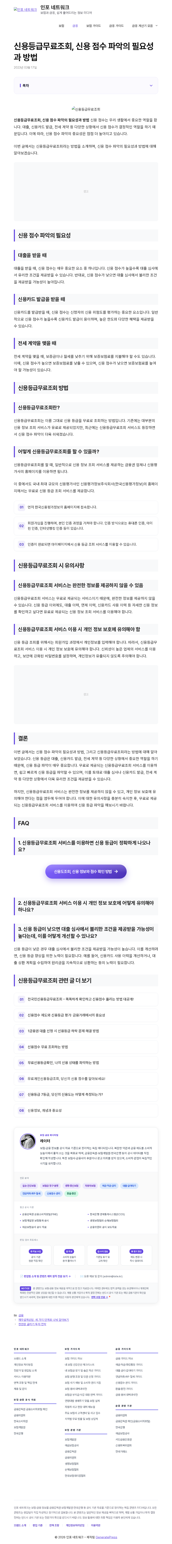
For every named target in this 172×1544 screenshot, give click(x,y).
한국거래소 (121, 1451)
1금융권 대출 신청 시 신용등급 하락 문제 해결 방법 (63, 1031)
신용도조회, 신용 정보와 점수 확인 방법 (83, 871)
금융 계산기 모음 (142, 26)
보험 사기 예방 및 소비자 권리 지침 (83, 1382)
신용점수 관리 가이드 (127, 1382)
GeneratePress (106, 1537)
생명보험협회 (72, 1463)
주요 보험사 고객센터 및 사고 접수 (82, 1413)
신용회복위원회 (124, 1445)
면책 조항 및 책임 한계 (25, 1382)
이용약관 (95, 1525)
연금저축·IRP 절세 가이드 (129, 1376)
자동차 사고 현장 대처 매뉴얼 (80, 1407)
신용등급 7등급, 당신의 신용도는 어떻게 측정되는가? (65, 1094)
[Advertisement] (86, 191)
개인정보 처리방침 (23, 1364)
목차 (26, 85)
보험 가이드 (93, 26)
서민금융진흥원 (124, 1439)
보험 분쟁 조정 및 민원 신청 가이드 (83, 1376)
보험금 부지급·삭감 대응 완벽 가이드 (84, 1394)
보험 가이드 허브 (73, 1358)
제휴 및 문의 (20, 1388)
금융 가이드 (116, 26)
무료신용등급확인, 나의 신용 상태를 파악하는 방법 (63, 1063)
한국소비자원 (21, 1421)
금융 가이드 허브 (124, 1358)
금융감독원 (70, 1451)
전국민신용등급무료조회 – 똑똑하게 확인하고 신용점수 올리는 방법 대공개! (81, 999)
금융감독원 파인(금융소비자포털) (133, 1421)
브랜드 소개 (20, 1358)
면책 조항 (54, 1525)
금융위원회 (19, 1415)
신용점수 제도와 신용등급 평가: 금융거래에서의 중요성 (66, 1015)
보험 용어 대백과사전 (76, 1388)
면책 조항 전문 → (99, 1297)
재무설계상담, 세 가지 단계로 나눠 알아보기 (43, 1319)
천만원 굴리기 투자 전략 (32, 1324)
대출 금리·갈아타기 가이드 (129, 1370)
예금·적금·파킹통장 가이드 (129, 1364)
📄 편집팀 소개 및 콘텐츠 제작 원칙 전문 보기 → (45, 1276)
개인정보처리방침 (75, 1525)
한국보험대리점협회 (75, 1475)
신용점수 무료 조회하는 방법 (48, 1047)
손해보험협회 (72, 1469)
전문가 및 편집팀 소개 (25, 1370)
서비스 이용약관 (22, 1376)
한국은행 (18, 1433)
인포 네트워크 (54, 7)
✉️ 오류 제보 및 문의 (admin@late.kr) (101, 1276)
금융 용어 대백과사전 (127, 1394)
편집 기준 (38, 1525)
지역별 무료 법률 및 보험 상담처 (81, 1419)
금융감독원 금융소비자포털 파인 (30, 1409)
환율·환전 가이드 (124, 1388)
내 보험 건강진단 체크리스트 (79, 1364)
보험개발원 (19, 1427)
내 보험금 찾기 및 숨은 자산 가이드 (83, 1370)
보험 (61, 26)
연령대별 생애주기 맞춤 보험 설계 (82, 1400)
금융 (75, 26)
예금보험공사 (72, 1445)
